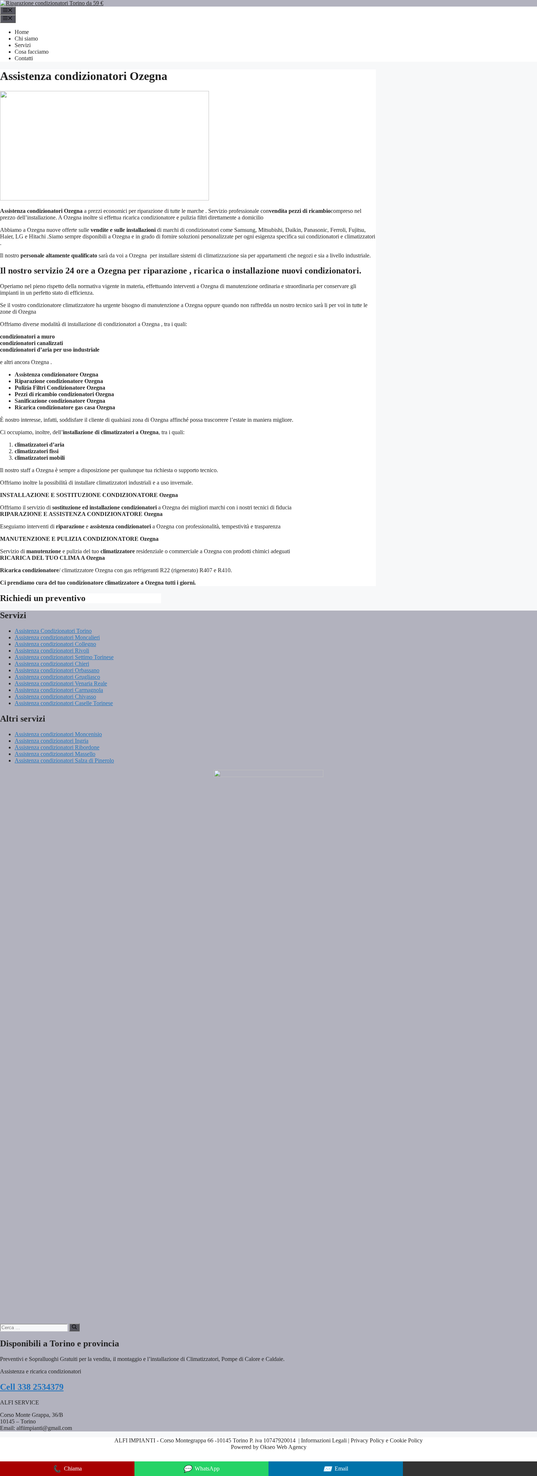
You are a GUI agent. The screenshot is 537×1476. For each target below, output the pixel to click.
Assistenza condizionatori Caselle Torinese (64, 703)
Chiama (67, 1469)
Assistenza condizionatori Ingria (51, 741)
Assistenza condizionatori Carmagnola (59, 690)
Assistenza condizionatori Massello (55, 754)
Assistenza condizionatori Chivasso (55, 696)
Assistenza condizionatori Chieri (52, 664)
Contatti (24, 58)
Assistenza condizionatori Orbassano (57, 670)
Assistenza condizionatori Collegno (55, 644)
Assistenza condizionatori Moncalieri (57, 637)
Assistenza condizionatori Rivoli (52, 650)
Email (335, 1469)
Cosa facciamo (32, 52)
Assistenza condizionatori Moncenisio (58, 734)
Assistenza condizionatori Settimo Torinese (64, 657)
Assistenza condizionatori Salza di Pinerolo (64, 760)
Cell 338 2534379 (32, 1387)
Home (22, 32)
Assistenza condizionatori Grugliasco (57, 677)
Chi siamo (26, 38)
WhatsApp (201, 1469)
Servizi (23, 45)
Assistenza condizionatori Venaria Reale (61, 683)
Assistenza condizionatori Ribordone (57, 747)
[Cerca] (74, 1327)
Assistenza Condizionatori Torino (53, 631)
